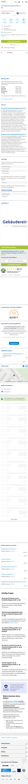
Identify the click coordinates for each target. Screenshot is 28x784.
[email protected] (13, 622)
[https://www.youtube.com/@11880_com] (19, 779)
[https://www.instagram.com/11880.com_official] (7, 779)
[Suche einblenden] (15, 2)
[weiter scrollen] (26, 52)
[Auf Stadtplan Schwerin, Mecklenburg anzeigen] (26, 366)
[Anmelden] (19, 2)
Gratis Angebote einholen (14, 41)
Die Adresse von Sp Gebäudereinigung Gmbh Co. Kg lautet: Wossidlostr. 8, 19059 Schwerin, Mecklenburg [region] (14, 605)
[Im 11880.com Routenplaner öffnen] (23, 365)
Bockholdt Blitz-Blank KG (8, 567)
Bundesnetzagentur (14, 703)
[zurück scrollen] (1, 52)
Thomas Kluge (5, 559)
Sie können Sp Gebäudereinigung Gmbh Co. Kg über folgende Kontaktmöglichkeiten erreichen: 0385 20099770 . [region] (14, 620)
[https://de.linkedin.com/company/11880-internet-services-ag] (15, 779)
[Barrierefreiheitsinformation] (22, 2)
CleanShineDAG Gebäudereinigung (12, 354)
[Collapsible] (25, 599)
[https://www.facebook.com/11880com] (2, 779)
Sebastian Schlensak (7, 574)
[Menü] (26, 2)
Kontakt (9, 52)
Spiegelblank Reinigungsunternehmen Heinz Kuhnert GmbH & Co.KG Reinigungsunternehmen (14, 582)
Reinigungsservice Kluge (8, 549)
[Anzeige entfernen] (27, 779)
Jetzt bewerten (14, 343)
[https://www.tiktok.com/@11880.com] (11, 779)
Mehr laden (14, 519)
